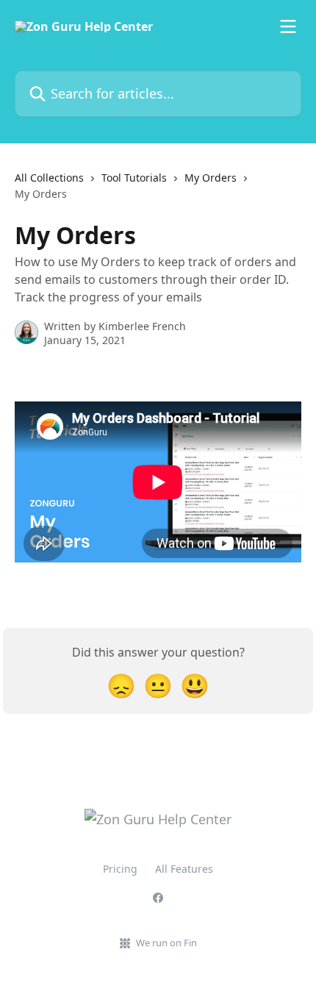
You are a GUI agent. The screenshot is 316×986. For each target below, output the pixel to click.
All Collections (49, 178)
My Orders (210, 178)
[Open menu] (288, 26)
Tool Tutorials (134, 178)
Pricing (120, 869)
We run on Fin (166, 942)
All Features (184, 869)
